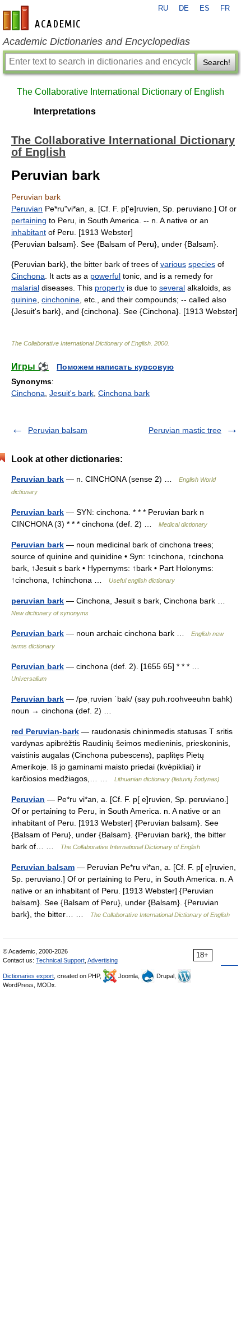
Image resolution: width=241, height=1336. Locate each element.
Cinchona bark (124, 393)
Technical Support (60, 960)
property (109, 287)
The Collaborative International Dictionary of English (120, 91)
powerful (105, 275)
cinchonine (60, 299)
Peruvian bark (37, 478)
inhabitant (28, 232)
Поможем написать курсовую (115, 366)
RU (163, 8)
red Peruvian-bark (45, 731)
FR (225, 8)
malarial (25, 287)
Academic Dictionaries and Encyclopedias (96, 41)
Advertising (102, 960)
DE (184, 8)
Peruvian (27, 208)
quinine (24, 299)
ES (205, 8)
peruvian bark (37, 600)
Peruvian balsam (57, 430)
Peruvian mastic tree (185, 430)
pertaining (29, 220)
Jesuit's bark (71, 393)
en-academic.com (43, 18)
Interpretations (65, 111)
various (173, 264)
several (172, 287)
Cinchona (28, 275)
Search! (216, 62)
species (201, 264)
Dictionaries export (28, 976)
